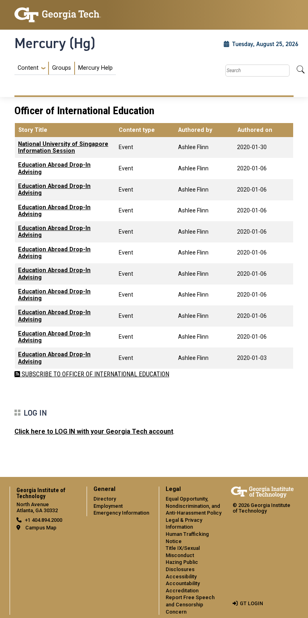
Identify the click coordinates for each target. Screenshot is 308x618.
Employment (108, 506)
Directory (104, 499)
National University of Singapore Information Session (63, 147)
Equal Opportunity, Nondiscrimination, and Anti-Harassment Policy (193, 506)
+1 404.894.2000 (43, 520)
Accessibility (181, 577)
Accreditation (182, 591)
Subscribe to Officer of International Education (94, 374)
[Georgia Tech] (57, 14)
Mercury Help (95, 68)
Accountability (183, 583)
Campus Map (41, 528)
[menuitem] (65, 68)
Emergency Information (121, 513)
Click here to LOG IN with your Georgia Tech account (93, 431)
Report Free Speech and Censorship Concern (190, 604)
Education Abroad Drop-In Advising (54, 168)
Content (28, 68)
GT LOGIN (251, 603)
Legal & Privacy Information (184, 523)
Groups (61, 68)
